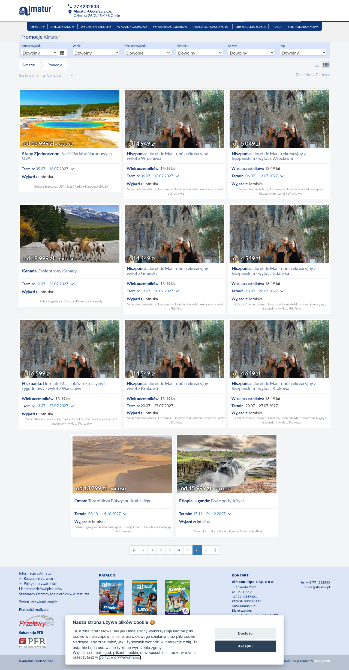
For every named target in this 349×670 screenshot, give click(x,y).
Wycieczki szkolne (96, 26)
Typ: (282, 45)
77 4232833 (86, 6)
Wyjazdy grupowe (132, 26)
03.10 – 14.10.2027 (108, 513)
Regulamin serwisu (38, 578)
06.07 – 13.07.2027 (160, 175)
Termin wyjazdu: (31, 45)
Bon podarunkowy (303, 26)
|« (134, 550)
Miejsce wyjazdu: (136, 45)
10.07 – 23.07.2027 (56, 283)
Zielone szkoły (63, 26)
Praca (276, 26)
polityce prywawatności (120, 657)
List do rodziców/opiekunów (40, 589)
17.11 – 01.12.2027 (213, 513)
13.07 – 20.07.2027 (160, 291)
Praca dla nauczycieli (211, 26)
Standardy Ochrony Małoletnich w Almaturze (54, 594)
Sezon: (232, 45)
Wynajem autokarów (170, 26)
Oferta (36, 26)
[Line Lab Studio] (322, 661)
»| (214, 550)
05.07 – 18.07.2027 (56, 168)
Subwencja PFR (31, 632)
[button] (317, 64)
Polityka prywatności (40, 583)
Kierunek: (182, 45)
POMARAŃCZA (285, 661)
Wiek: (77, 45)
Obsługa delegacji (251, 26)
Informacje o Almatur (35, 573)
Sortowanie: (29, 75)
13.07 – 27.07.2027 (56, 405)
